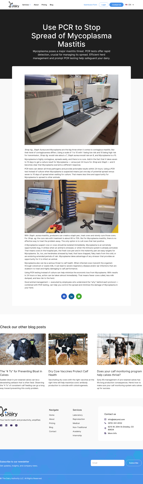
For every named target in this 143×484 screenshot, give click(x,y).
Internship (77, 435)
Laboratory (78, 415)
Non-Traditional (80, 427)
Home (51, 415)
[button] (26, 5)
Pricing (44, 5)
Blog (51, 5)
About (36, 5)
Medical (76, 423)
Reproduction (79, 419)
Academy (77, 431)
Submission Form (90, 5)
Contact (52, 431)
